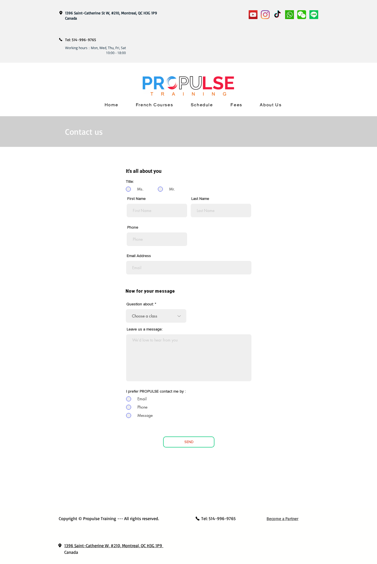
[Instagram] (265, 14)
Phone (132, 227)
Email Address (139, 256)
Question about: (140, 304)
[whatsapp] (289, 14)
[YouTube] (253, 14)
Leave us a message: (145, 329)
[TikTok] (277, 14)
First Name (136, 198)
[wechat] (301, 14)
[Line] (313, 14)
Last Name (200, 198)
